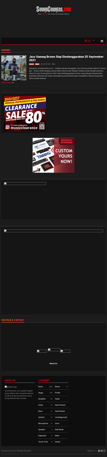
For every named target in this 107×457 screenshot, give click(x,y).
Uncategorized (61, 417)
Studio (57, 442)
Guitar (40, 405)
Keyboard (42, 436)
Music (31, 64)
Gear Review (60, 411)
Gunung (5, 50)
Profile (57, 393)
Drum (57, 423)
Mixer (57, 436)
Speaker (41, 429)
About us (90, 451)
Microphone (43, 423)
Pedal (57, 399)
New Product (60, 405)
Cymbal (41, 417)
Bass (40, 411)
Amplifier (42, 399)
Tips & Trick (43, 442)
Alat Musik (59, 429)
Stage (40, 393)
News (37, 64)
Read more (6, 83)
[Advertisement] (53, 27)
